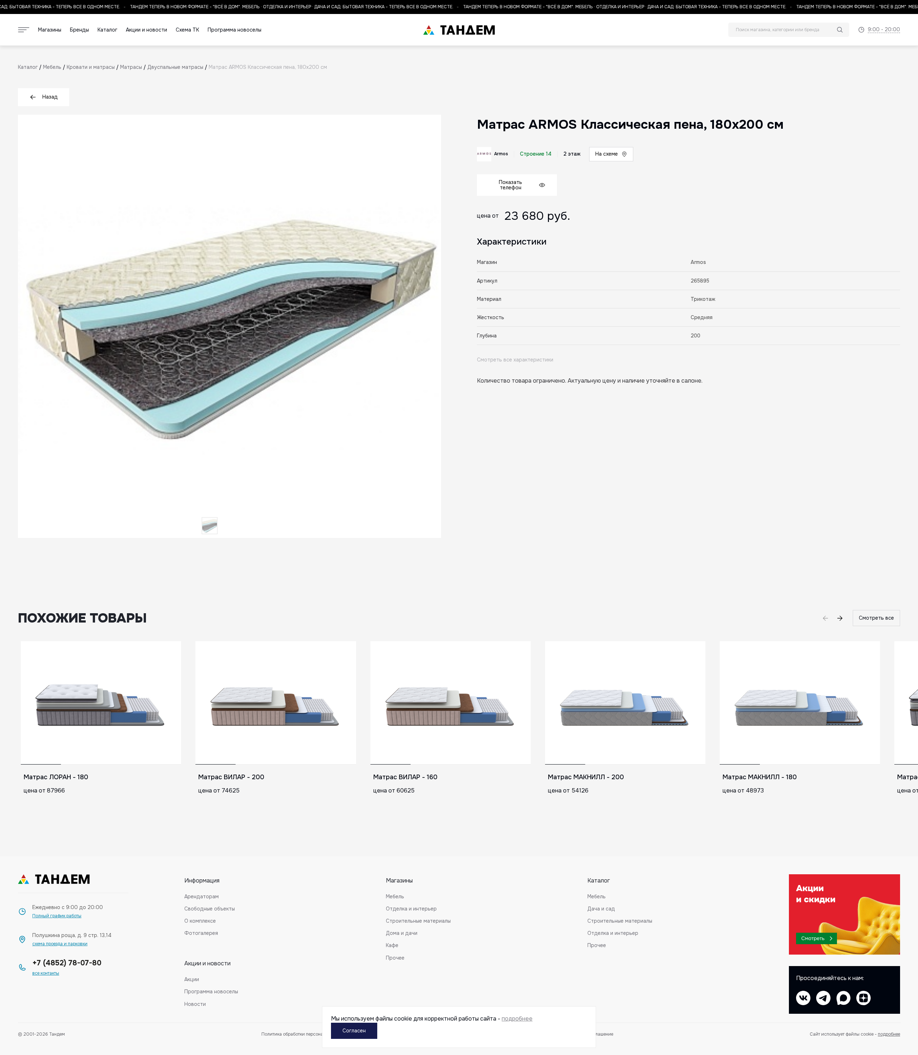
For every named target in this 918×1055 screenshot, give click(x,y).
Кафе (392, 945)
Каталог (107, 30)
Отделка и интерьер (411, 908)
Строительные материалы (418, 921)
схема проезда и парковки (59, 944)
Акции (191, 979)
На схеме (606, 154)
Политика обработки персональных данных (306, 1034)
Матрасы (131, 67)
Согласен (354, 1030)
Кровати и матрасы (91, 67)
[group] (101, 729)
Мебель (52, 67)
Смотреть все (876, 618)
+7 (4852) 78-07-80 (66, 963)
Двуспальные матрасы (175, 67)
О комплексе (200, 921)
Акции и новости (146, 30)
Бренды (79, 30)
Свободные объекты (209, 908)
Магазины (49, 30)
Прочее (395, 958)
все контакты (45, 973)
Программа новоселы (234, 30)
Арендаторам (201, 896)
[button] (840, 618)
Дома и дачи (401, 933)
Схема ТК (187, 30)
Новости (195, 1004)
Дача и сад (601, 908)
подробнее (889, 1034)
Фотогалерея (201, 933)
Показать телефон (510, 185)
